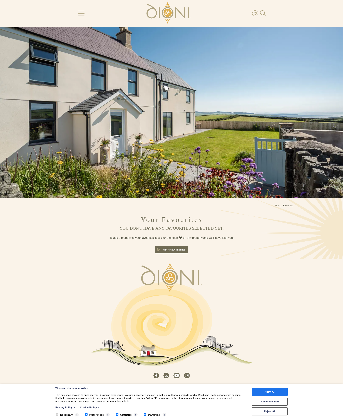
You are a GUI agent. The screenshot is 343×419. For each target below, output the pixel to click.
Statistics (126, 414)
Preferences (96, 414)
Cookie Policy (89, 407)
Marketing (154, 414)
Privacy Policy (65, 407)
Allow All (270, 391)
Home (278, 205)
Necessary (66, 414)
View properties (173, 249)
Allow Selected (270, 401)
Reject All (269, 411)
